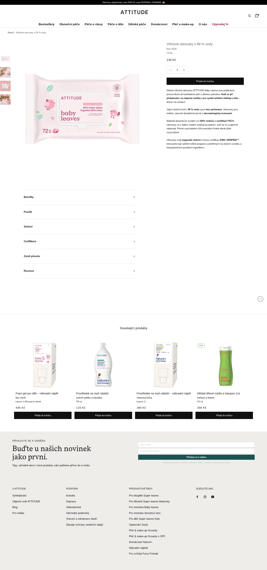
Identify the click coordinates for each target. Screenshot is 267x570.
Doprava (71, 501)
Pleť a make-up (183, 24)
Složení (28, 226)
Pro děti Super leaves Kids (144, 518)
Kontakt (70, 495)
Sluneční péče (69, 24)
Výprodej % (219, 24)
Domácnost (159, 24)
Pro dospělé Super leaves (144, 495)
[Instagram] (205, 497)
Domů (11, 32)
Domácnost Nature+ (140, 542)
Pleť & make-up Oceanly (143, 530)
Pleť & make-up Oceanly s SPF (147, 536)
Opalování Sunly (138, 524)
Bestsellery (47, 24)
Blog (14, 507)
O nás (203, 24)
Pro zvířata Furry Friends (143, 553)
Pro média (18, 513)
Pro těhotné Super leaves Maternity (149, 501)
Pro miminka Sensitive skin (145, 513)
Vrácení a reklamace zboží (81, 518)
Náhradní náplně (138, 547)
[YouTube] (212, 497)
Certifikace (30, 241)
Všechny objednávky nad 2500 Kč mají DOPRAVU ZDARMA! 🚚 (133, 2)
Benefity (29, 197)
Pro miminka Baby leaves (144, 507)
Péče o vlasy (94, 24)
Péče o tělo (115, 24)
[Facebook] (197, 497)
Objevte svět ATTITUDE (26, 501)
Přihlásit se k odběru (196, 457)
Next (147, 111)
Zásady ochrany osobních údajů (84, 524)
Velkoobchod (73, 507)
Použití (28, 212)
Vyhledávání (19, 495)
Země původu (32, 256)
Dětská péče (137, 24)
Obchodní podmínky (77, 513)
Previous (16, 111)
